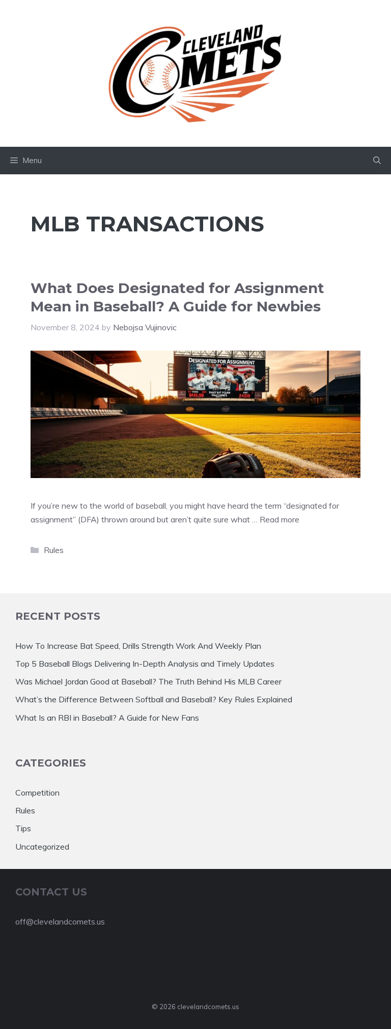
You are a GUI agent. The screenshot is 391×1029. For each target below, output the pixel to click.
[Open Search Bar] (377, 160)
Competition (37, 792)
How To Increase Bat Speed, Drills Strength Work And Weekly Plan (138, 646)
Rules (54, 550)
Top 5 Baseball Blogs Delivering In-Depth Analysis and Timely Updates (144, 663)
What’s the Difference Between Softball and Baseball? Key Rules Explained (153, 699)
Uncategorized (42, 846)
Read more (279, 519)
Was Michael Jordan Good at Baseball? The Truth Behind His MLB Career (148, 681)
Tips (23, 828)
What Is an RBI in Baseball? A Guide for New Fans (107, 718)
